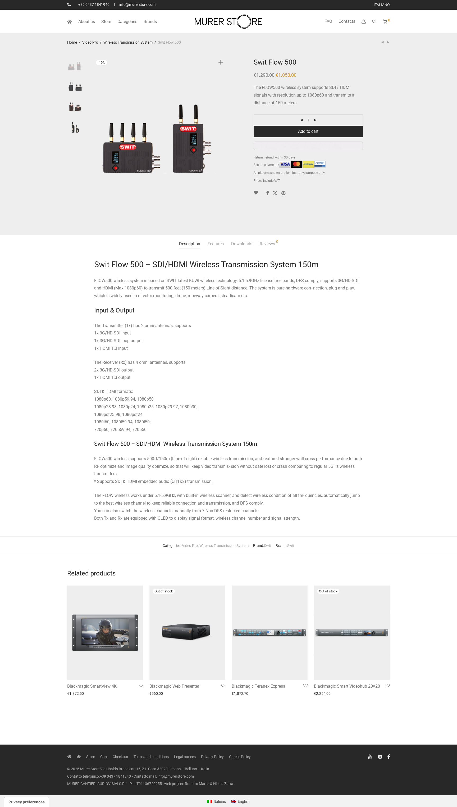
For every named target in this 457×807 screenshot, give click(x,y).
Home (72, 42)
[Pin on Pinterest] (283, 193)
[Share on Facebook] (267, 193)
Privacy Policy (212, 757)
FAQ (328, 21)
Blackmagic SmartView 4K (92, 686)
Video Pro (90, 42)
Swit (267, 545)
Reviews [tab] (269, 243)
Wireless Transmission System (128, 42)
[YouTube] (370, 756)
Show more (75, 693)
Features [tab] (216, 243)
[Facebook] (388, 756)
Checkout (120, 757)
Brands (150, 21)
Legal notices (185, 757)
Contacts (347, 21)
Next (221, 139)
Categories (127, 21)
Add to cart (308, 131)
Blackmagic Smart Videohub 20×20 (347, 686)
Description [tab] (189, 243)
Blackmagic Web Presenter (174, 686)
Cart (103, 757)
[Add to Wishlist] (258, 193)
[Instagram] (380, 756)
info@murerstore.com (137, 4)
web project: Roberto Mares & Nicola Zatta (198, 784)
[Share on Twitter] (275, 193)
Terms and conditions (151, 757)
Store (106, 21)
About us (86, 21)
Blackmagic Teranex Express (258, 686)
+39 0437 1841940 (93, 4)
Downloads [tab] (241, 243)
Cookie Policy (240, 757)
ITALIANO (382, 5)
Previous (97, 139)
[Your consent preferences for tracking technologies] (26, 802)
